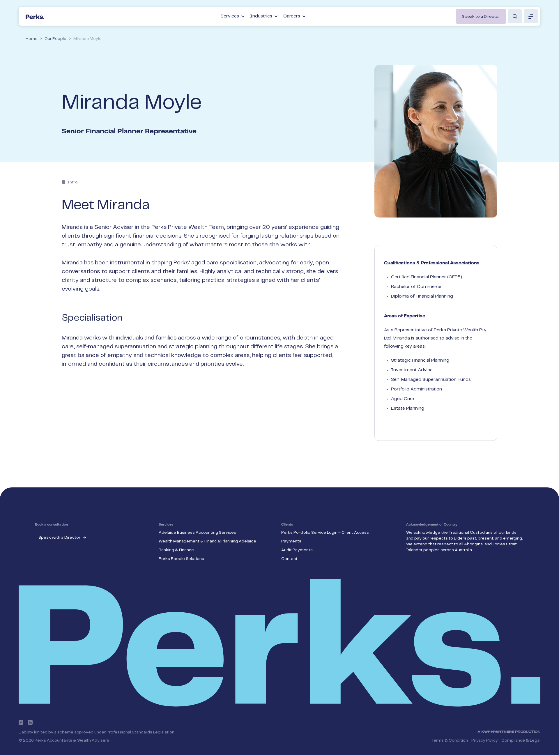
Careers (291, 16)
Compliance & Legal (520, 740)
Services (230, 16)
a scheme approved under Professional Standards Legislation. (114, 732)
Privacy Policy (484, 740)
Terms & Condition (449, 740)
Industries (261, 16)
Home (32, 39)
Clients (287, 524)
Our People (55, 39)
